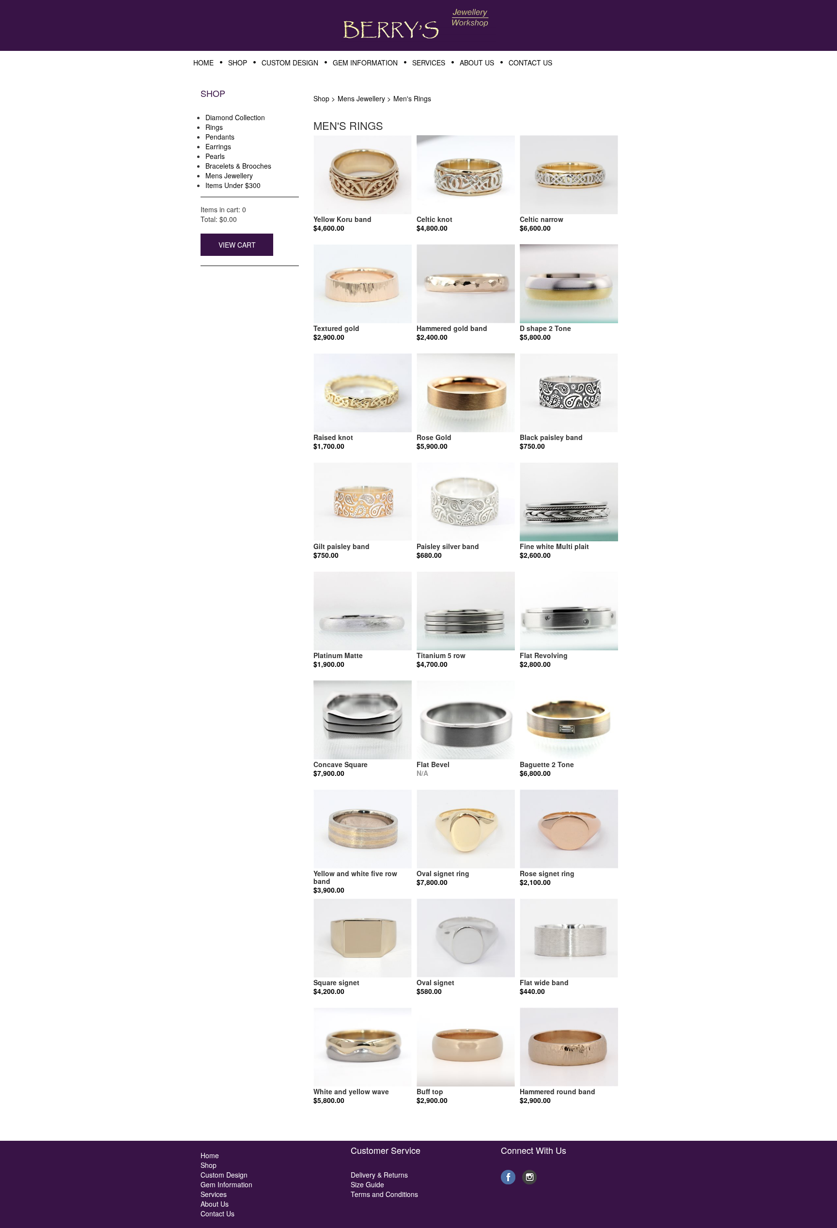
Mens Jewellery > (364, 98)
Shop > (324, 98)
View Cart (237, 245)
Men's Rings (412, 98)
